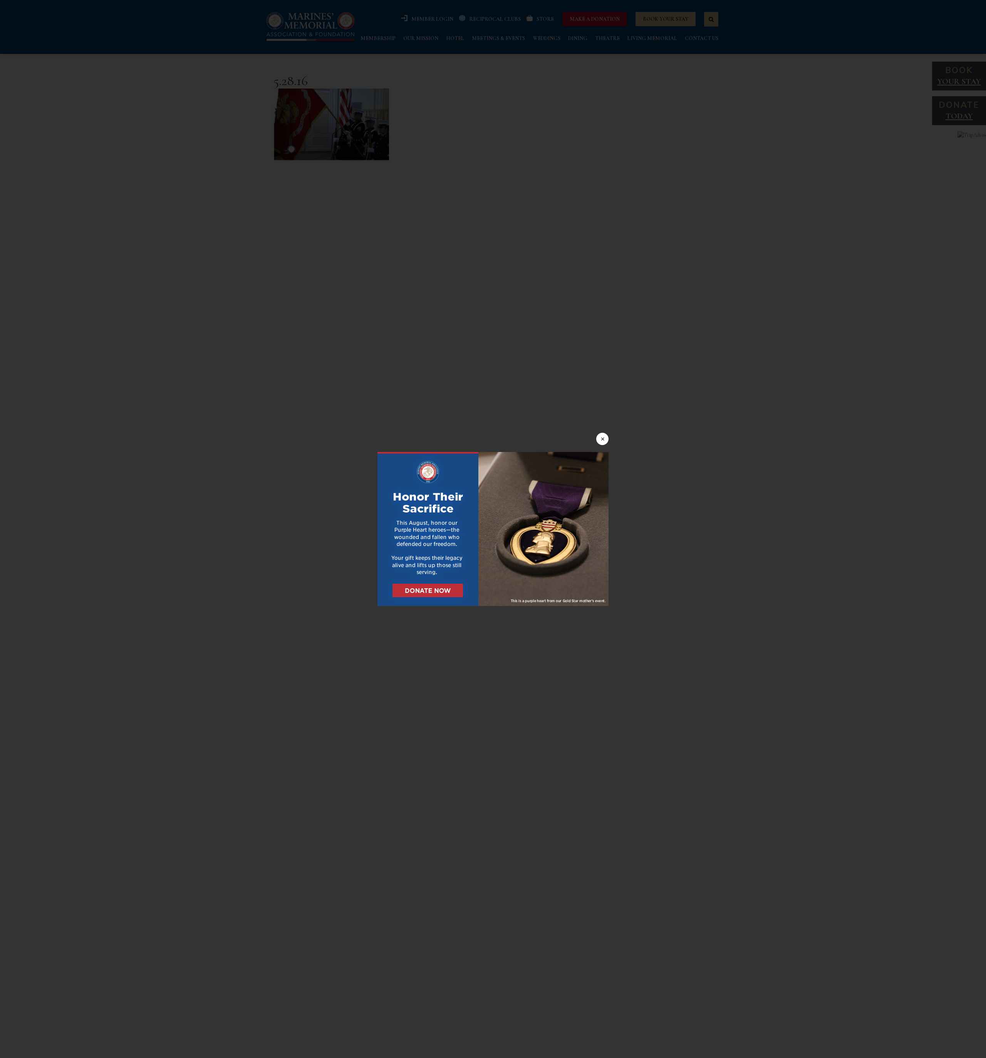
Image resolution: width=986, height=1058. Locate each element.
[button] (493, 529)
